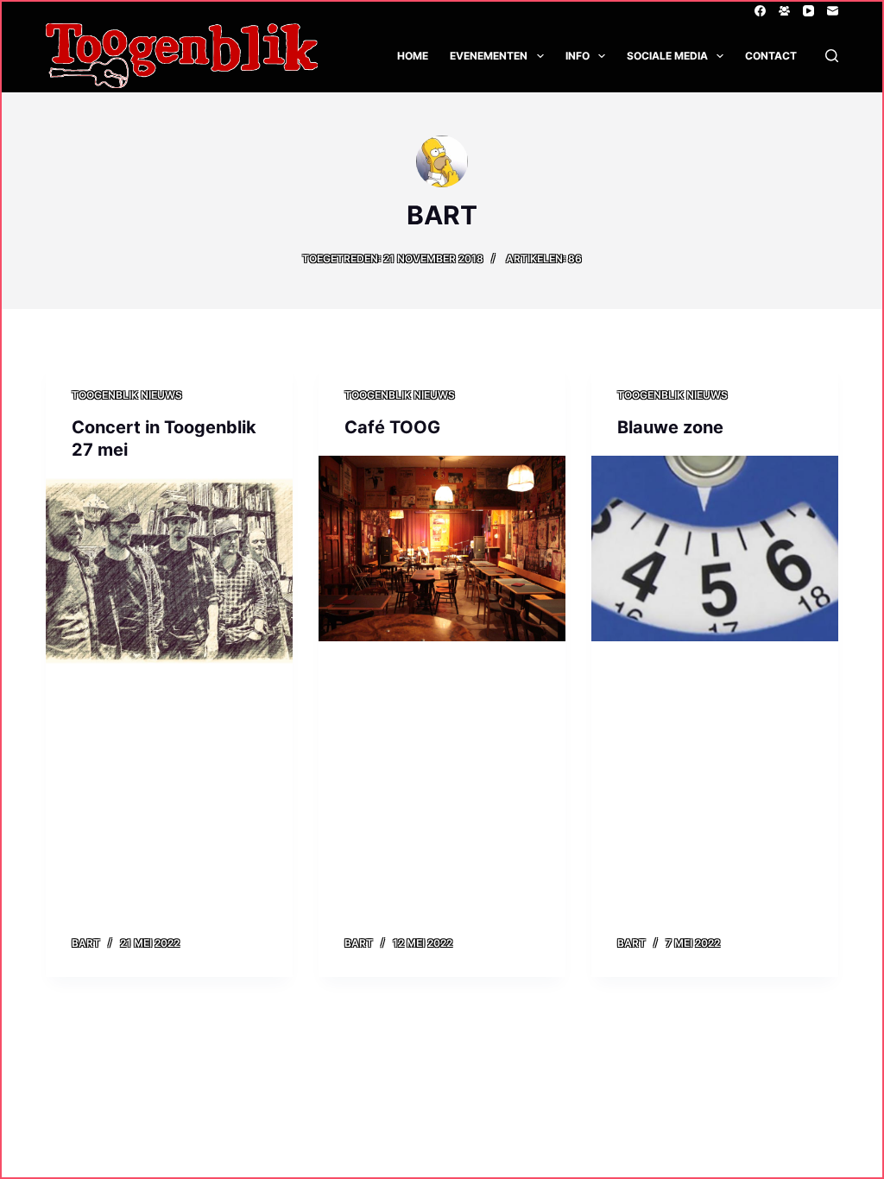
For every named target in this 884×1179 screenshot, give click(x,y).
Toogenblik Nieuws (127, 394)
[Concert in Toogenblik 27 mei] (169, 570)
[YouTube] (808, 10)
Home (412, 55)
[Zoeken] (831, 55)
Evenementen (488, 55)
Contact (771, 55)
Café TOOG (392, 427)
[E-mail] (832, 10)
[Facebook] (760, 10)
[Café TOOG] (442, 548)
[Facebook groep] (784, 10)
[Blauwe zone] (714, 548)
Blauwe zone (670, 427)
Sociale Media (667, 55)
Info (577, 55)
